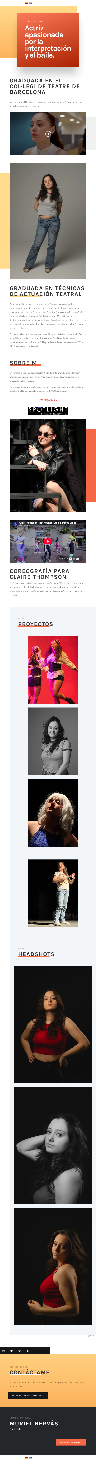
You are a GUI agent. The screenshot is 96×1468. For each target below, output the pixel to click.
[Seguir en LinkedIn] (27, 1350)
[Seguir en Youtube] (11, 1350)
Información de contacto (27, 1396)
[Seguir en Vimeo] (19, 1350)
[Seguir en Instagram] (3, 1350)
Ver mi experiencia (70, 1442)
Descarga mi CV (48, 400)
